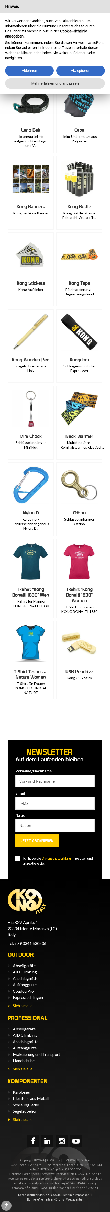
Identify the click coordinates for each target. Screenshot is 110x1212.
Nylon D (31, 512)
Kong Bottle (79, 206)
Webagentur (74, 1199)
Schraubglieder (26, 1104)
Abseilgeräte (24, 965)
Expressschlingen (28, 997)
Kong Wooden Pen (30, 359)
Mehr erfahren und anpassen (55, 83)
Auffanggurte (25, 984)
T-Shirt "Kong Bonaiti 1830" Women (79, 595)
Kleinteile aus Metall (31, 1098)
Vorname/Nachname (33, 771)
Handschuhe (24, 1060)
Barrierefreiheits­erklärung (45, 1199)
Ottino (79, 512)
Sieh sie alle (22, 1005)
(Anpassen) (83, 1195)
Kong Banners (31, 206)
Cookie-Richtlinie (62, 1195)
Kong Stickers (31, 283)
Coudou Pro (23, 990)
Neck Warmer (79, 436)
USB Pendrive (79, 671)
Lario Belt (30, 130)
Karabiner (21, 1092)
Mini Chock (31, 436)
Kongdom (79, 359)
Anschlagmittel (26, 978)
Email (20, 793)
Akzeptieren (80, 71)
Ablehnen (29, 71)
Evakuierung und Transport (36, 1054)
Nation (21, 815)
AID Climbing (25, 971)
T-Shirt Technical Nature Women (31, 674)
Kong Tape (79, 283)
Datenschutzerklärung (58, 858)
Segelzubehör (25, 1111)
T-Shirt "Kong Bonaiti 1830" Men (30, 592)
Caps (79, 130)
